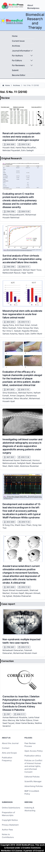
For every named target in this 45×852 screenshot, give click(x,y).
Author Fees (7, 829)
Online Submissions (11, 807)
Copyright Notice (10, 820)
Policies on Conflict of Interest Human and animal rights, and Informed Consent (33, 766)
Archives (16, 46)
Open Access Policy (33, 751)
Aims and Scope (9, 753)
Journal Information (21, 50)
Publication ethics (32, 755)
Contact (5, 748)
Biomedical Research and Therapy (35, 21)
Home (14, 36)
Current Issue (18, 41)
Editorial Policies (32, 776)
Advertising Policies (33, 786)
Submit (15, 70)
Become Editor (18, 75)
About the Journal (10, 743)
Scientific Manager (33, 781)
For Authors (17, 55)
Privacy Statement (10, 825)
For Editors (17, 60)
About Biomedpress (33, 6)
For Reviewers (18, 65)
